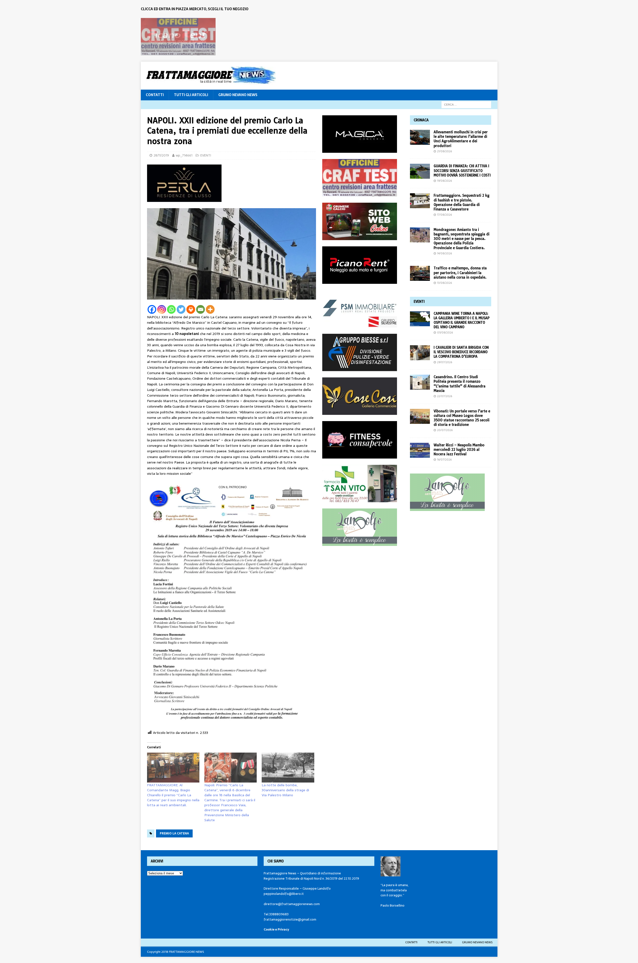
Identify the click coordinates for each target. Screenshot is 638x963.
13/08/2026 (444, 283)
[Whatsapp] (171, 309)
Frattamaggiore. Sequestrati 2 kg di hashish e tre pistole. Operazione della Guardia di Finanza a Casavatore (461, 202)
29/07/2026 (444, 362)
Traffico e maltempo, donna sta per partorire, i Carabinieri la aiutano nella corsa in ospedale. (460, 272)
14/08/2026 (444, 253)
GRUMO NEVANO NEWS (237, 95)
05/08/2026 (445, 332)
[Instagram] (161, 309)
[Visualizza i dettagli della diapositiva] (178, 36)
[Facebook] (152, 309)
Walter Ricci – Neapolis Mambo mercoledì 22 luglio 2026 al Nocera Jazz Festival (459, 449)
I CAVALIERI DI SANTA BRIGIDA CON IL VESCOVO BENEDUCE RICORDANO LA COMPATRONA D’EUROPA (461, 352)
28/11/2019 (161, 155)
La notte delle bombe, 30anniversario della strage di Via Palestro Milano (285, 790)
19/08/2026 (444, 180)
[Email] (200, 309)
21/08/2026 (444, 151)
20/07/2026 (445, 430)
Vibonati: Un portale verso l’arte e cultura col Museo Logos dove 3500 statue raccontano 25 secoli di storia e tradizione (462, 418)
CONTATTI (155, 95)
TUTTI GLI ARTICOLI (191, 95)
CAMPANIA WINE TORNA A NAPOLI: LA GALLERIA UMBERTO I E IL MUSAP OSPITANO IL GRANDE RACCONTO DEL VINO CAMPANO (461, 320)
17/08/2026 (444, 214)
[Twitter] (181, 309)
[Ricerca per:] (466, 104)
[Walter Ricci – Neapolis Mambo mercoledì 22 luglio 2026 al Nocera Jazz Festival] (420, 450)
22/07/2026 (444, 396)
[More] (210, 309)
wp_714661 (184, 155)
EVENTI (205, 155)
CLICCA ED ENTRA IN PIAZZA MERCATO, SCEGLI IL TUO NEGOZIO (194, 9)
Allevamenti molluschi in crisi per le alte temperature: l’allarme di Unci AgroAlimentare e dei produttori (461, 139)
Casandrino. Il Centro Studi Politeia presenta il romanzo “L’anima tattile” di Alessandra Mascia (459, 384)
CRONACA (421, 120)
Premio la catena (174, 833)
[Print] (190, 309)
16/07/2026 (444, 459)
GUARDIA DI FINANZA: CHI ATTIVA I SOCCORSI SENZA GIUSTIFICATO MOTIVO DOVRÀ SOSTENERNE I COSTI (462, 170)
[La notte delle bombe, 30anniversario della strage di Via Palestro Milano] (288, 768)
